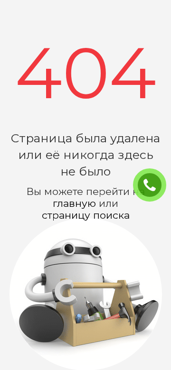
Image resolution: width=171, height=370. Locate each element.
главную (74, 203)
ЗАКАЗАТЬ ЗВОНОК (153, 185)
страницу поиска (86, 215)
